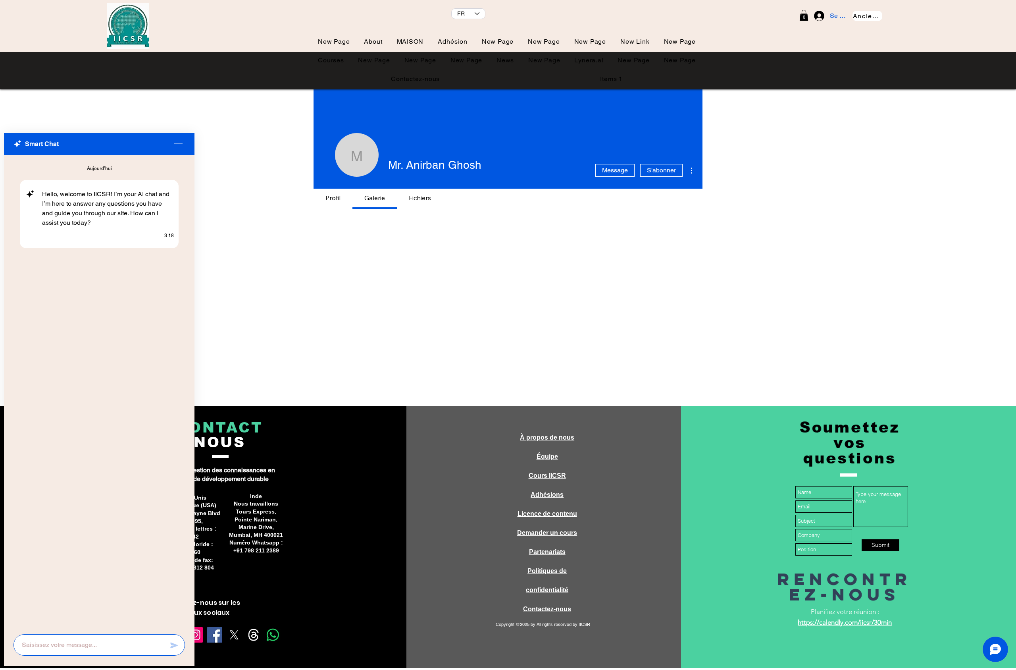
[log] (99, 392)
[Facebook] (214, 635)
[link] (803, 15)
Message (615, 170)
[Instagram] (195, 635)
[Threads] (253, 635)
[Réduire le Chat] (178, 144)
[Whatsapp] (273, 635)
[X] (234, 635)
